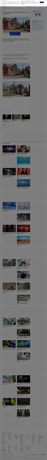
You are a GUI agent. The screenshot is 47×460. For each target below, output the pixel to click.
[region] (23, 3)
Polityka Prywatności (2, 5)
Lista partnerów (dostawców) (23, 4)
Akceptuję (42, 2)
